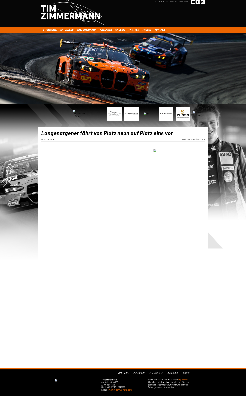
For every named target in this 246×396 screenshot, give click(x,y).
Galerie (120, 29)
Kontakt (160, 29)
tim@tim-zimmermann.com (120, 390)
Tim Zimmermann (86, 29)
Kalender (106, 29)
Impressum (183, 2)
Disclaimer (159, 2)
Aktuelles (66, 29)
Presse (147, 29)
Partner (134, 29)
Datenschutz (171, 2)
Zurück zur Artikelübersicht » (193, 139)
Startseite (50, 29)
